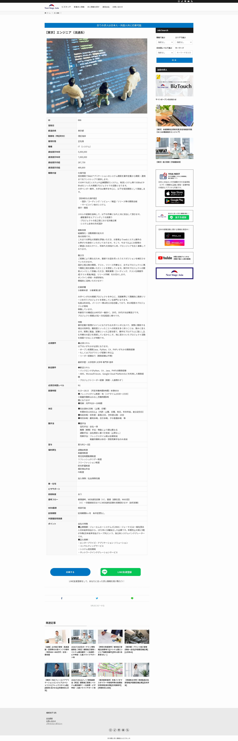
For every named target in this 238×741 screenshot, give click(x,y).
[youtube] (188, 1)
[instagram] (178, 1)
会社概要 (49, 718)
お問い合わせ (51, 721)
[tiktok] (182, 1)
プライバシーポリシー (54, 723)
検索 (174, 60)
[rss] (191, 1)
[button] (62, 598)
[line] (185, 1)
